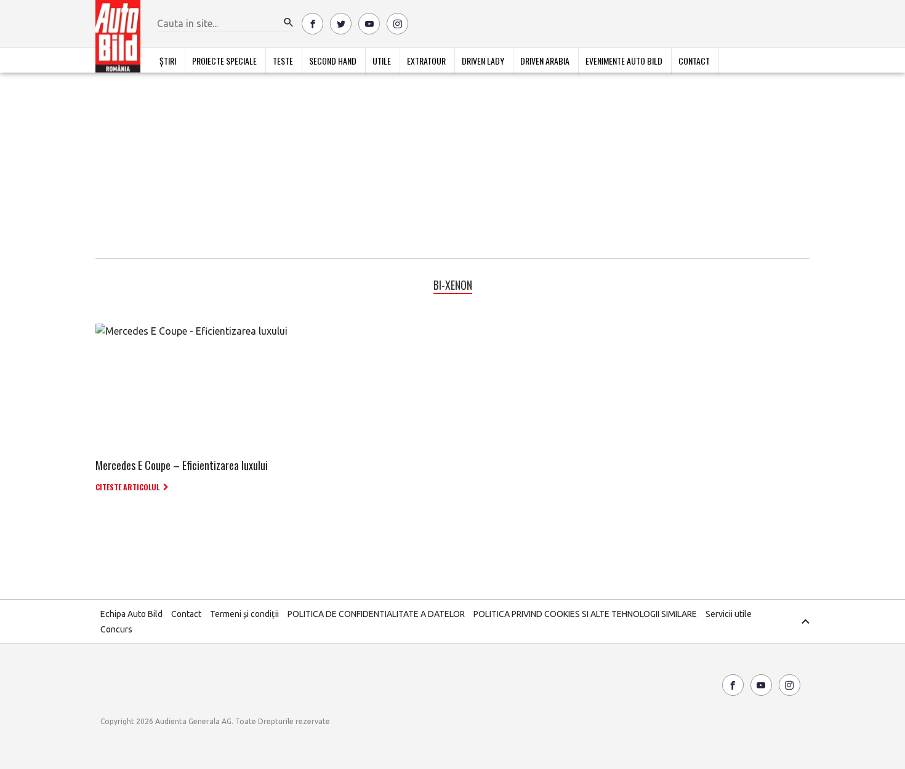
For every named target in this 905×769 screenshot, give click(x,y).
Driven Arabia (544, 60)
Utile (381, 60)
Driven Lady (483, 60)
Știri (167, 60)
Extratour (426, 60)
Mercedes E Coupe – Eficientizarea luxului (181, 465)
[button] (289, 22)
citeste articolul (127, 487)
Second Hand (332, 60)
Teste (283, 60)
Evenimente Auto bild (623, 60)
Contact (694, 60)
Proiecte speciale (224, 60)
